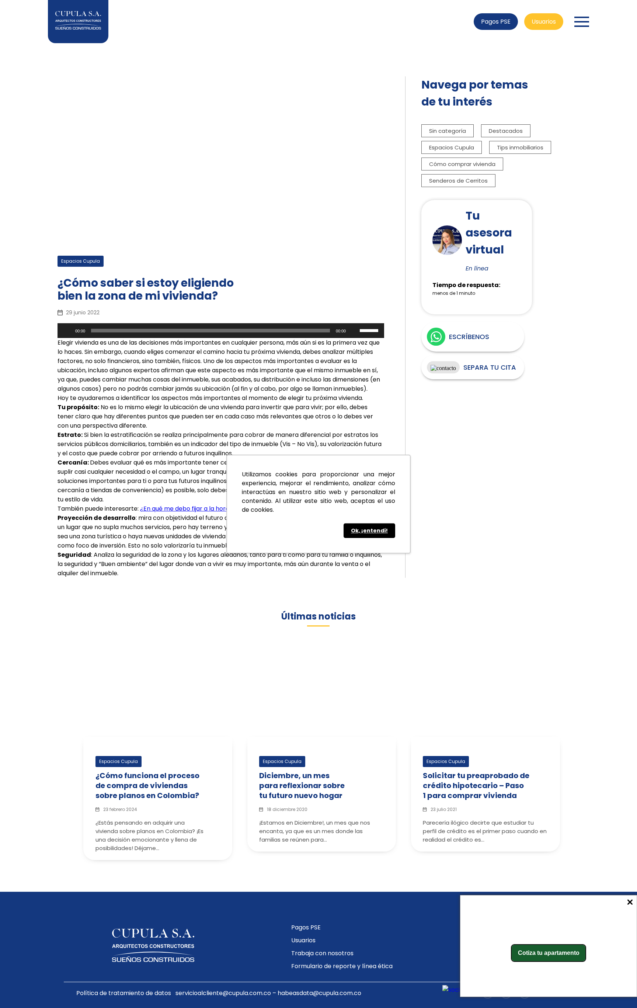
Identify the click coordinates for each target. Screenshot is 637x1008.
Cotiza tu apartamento (548, 953)
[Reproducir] (67, 330)
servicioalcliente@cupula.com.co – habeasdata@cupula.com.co (268, 993)
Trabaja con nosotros (322, 953)
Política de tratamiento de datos (123, 993)
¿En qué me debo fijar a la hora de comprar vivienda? (217, 508)
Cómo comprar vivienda (462, 164)
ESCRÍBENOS (469, 336)
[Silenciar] (354, 330)
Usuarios (544, 21)
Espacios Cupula (451, 147)
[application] (221, 330)
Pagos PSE (496, 21)
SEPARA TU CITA (489, 367)
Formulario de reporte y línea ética (342, 966)
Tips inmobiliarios (520, 147)
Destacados (506, 131)
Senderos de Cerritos (458, 180)
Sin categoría (447, 131)
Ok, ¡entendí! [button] (369, 530)
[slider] (370, 329)
